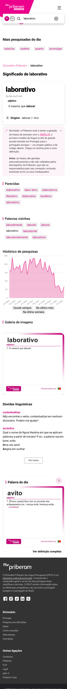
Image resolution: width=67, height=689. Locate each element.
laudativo (46, 196)
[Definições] (56, 18)
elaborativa (29, 196)
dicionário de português (17, 578)
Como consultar (10, 630)
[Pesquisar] (19, 18)
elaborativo (13, 190)
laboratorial (30, 231)
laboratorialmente (17, 237)
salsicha (9, 48)
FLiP (5, 665)
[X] (28, 600)
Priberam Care (10, 677)
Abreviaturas (9, 635)
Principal (7, 618)
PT (7, 18)
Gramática (8, 639)
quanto (39, 48)
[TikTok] (16, 600)
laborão (31, 225)
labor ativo (31, 190)
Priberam (7, 661)
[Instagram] (11, 600)
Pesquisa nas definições (14, 622)
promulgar (55, 48)
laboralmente (14, 225)
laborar (45, 225)
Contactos (8, 657)
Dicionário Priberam (15, 65)
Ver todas (33, 460)
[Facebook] (5, 600)
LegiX (5, 669)
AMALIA (45, 134)
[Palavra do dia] (59, 480)
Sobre (5, 626)
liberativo (11, 196)
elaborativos (49, 190)
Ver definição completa (47, 551)
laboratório (12, 202)
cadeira (24, 48)
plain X (6, 673)
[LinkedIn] (22, 600)
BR (12, 18)
